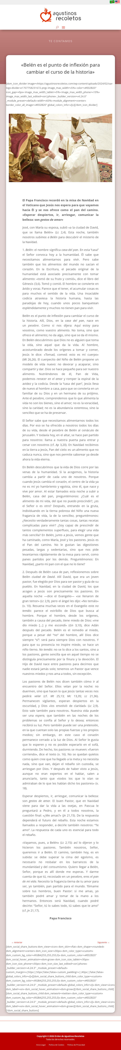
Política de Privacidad (76, 1045)
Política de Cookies (56, 1045)
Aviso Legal (41, 1045)
